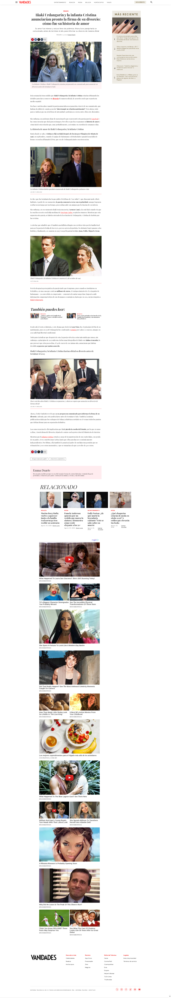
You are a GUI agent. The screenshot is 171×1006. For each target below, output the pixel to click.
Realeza (72, 2)
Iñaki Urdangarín (36, 300)
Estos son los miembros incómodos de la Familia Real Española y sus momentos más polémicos (89, 317)
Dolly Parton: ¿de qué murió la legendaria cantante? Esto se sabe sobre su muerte (96, 519)
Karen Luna (56, 525)
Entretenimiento (60, 2)
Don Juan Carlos (66, 212)
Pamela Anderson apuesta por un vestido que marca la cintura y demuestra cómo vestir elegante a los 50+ (73, 519)
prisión (73, 330)
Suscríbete (140, 2)
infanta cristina (57, 459)
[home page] (25, 2)
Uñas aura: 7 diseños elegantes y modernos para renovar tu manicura (127, 67)
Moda (80, 2)
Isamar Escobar (100, 528)
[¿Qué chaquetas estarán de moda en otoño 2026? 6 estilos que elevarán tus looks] (120, 500)
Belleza (88, 2)
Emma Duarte (71, 35)
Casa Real (94, 119)
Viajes (109, 2)
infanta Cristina (47, 437)
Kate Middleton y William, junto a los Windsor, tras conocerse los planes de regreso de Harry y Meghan (127, 77)
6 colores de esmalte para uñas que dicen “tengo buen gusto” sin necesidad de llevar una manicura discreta (127, 38)
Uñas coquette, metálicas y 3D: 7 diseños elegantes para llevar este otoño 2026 (128, 48)
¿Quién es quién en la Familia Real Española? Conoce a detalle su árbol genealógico (51, 317)
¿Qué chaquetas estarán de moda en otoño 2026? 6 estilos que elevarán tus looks (120, 518)
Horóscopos (99, 2)
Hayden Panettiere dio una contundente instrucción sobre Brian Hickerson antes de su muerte (127, 58)
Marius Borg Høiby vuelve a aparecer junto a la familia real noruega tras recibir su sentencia (50, 518)
